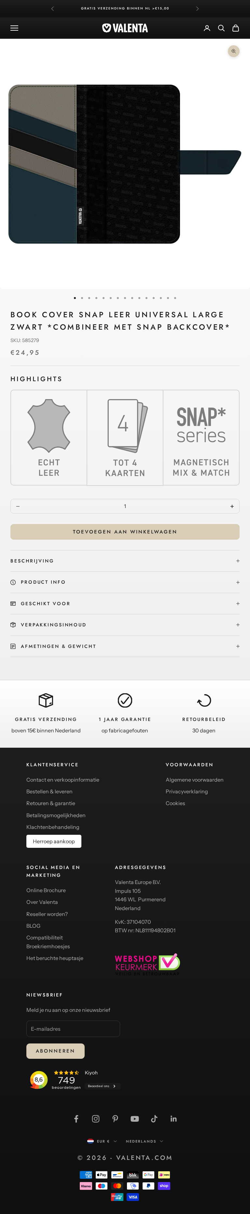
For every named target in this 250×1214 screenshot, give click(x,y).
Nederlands (141, 1141)
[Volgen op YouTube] (134, 1118)
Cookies (175, 803)
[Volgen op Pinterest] (115, 1118)
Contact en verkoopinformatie (62, 779)
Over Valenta (42, 902)
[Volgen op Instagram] (95, 1118)
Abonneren (55, 1051)
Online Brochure (46, 890)
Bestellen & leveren (49, 791)
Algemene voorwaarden (195, 779)
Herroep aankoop (54, 841)
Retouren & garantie (50, 803)
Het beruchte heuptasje (54, 958)
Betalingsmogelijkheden (56, 815)
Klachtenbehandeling (52, 827)
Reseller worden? (47, 914)
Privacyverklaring (187, 791)
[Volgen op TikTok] (154, 1118)
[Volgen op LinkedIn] (173, 1118)
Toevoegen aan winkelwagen (125, 531)
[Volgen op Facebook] (76, 1118)
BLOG (33, 925)
